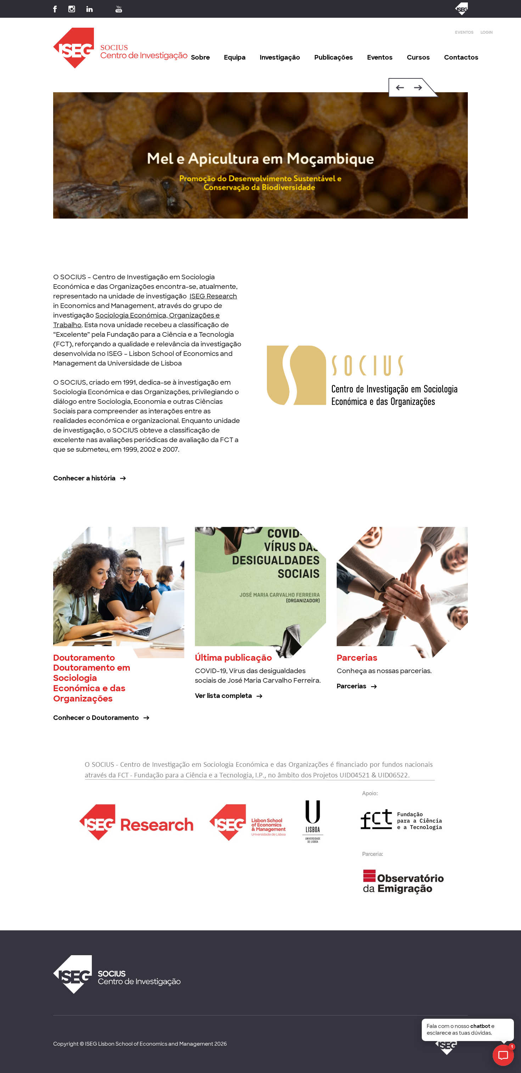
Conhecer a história (84, 478)
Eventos (464, 32)
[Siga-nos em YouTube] (119, 9)
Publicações (333, 57)
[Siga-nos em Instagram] (71, 9)
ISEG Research (213, 296)
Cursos (418, 57)
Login (487, 32)
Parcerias (357, 657)
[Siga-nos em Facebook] (55, 9)
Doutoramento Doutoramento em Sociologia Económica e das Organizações (91, 678)
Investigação (280, 57)
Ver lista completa (223, 696)
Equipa (235, 57)
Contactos (461, 57)
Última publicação (233, 657)
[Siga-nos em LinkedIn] (89, 9)
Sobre (200, 57)
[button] (398, 87)
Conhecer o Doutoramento (96, 718)
